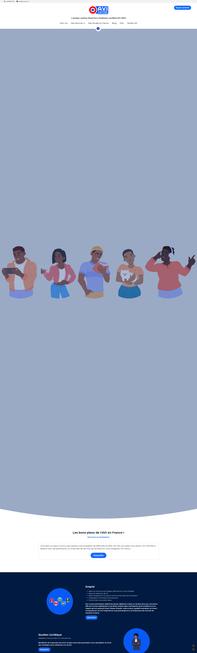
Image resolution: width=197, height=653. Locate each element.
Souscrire (98, 555)
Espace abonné (182, 8)
